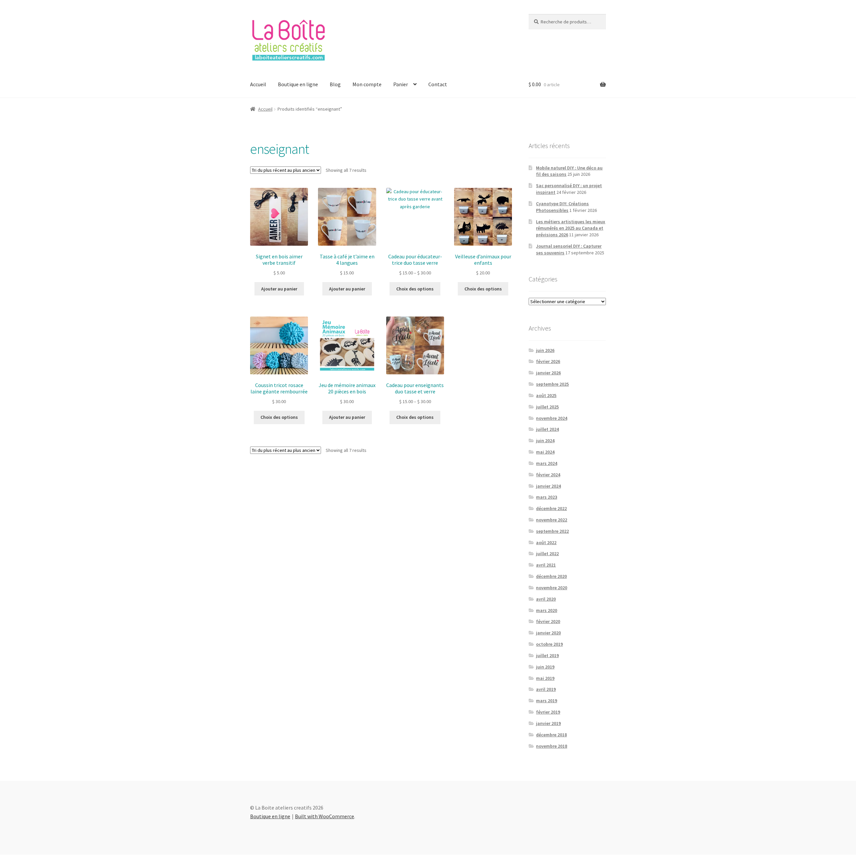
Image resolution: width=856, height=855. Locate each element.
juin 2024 (545, 441)
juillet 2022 (547, 554)
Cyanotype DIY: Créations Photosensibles (562, 207)
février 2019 (548, 712)
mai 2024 (545, 452)
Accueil (258, 84)
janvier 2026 (548, 373)
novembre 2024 (551, 418)
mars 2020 (546, 610)
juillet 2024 (547, 429)
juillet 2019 (547, 655)
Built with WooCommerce (324, 816)
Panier (400, 84)
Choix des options (415, 289)
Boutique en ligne (298, 84)
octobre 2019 (549, 644)
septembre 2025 (552, 384)
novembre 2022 (551, 520)
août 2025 (546, 395)
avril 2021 (546, 565)
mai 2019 (545, 678)
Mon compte (367, 84)
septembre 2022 (552, 531)
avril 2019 (546, 689)
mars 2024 (546, 463)
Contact (437, 84)
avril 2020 (546, 599)
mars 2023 (546, 497)
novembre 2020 (551, 588)
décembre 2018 (551, 735)
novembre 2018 (551, 746)
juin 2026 (545, 350)
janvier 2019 (548, 723)
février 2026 (548, 361)
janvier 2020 (548, 633)
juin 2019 (545, 667)
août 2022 (546, 542)
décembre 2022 (551, 508)
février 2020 (548, 621)
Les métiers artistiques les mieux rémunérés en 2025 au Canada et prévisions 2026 (570, 228)
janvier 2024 (548, 486)
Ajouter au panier (279, 289)
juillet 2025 (547, 407)
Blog (335, 84)
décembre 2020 (551, 576)
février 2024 (548, 475)
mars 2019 (546, 701)
